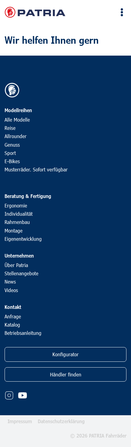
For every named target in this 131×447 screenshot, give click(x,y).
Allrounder (16, 136)
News (10, 281)
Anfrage (13, 316)
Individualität (19, 214)
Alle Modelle (17, 120)
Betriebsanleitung (23, 333)
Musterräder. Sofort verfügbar (36, 169)
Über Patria (16, 265)
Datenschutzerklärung (61, 421)
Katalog (12, 325)
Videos (11, 290)
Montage (14, 230)
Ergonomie (16, 205)
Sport (10, 153)
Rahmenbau (17, 222)
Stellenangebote (21, 273)
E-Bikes (12, 161)
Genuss (12, 145)
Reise (10, 128)
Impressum (20, 421)
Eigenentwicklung (23, 239)
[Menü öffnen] (120, 12)
